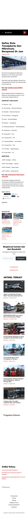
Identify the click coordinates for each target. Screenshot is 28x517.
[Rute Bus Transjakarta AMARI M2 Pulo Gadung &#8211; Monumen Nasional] (7, 230)
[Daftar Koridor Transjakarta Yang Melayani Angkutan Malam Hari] (18, 216)
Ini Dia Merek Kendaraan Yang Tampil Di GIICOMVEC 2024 (14, 337)
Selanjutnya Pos (14, 270)
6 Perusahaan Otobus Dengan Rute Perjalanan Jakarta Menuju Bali (13, 380)
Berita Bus (6, 297)
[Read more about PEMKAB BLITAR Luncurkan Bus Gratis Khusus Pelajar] (14, 307)
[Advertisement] (14, 15)
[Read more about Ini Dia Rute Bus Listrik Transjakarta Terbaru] (14, 349)
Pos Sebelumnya (14, 267)
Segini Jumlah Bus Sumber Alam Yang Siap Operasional (13, 295)
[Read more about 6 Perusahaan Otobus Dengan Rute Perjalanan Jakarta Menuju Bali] (14, 370)
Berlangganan (20, 258)
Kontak (14, 498)
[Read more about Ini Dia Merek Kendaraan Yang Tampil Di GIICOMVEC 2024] (14, 328)
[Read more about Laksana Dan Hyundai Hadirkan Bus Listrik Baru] (14, 393)
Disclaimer (14, 507)
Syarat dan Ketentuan (14, 505)
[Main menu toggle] (24, 32)
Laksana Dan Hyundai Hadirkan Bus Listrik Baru (12, 401)
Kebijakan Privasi (14, 502)
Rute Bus (6, 361)
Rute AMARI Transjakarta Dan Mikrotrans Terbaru (6, 221)
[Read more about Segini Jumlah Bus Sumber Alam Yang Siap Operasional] (14, 286)
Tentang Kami (14, 496)
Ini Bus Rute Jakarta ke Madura (10, 470)
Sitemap (14, 500)
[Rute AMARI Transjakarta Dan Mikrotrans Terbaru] (7, 216)
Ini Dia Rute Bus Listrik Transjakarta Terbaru (11, 358)
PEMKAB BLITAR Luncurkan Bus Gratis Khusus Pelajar (13, 316)
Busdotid (8, 32)
